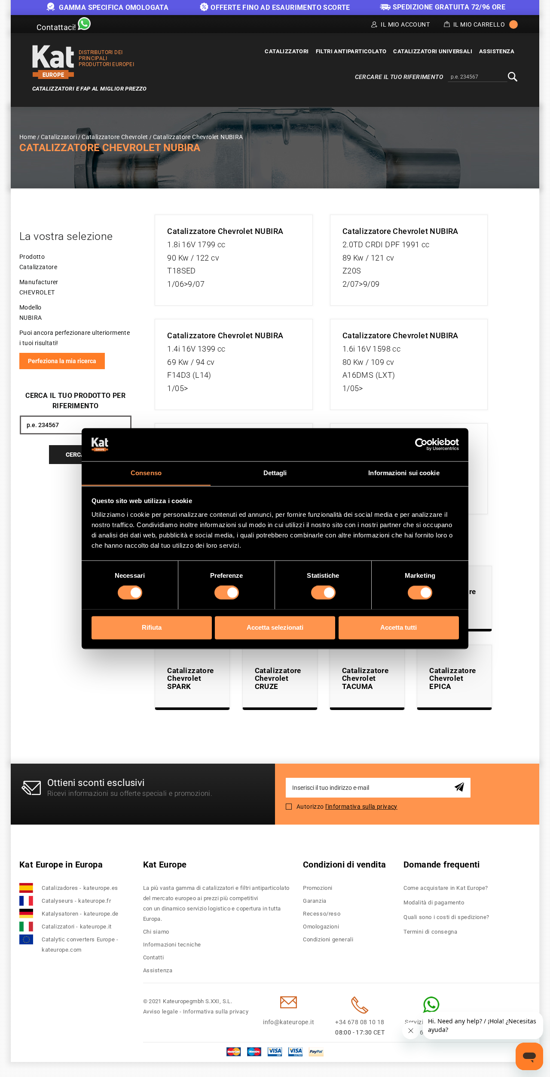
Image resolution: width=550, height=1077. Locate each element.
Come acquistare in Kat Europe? (445, 888)
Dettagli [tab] (275, 472)
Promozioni (318, 888)
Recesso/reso (321, 913)
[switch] (226, 592)
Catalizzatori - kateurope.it (77, 926)
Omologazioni (321, 926)
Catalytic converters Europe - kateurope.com (80, 944)
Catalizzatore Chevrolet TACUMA (365, 678)
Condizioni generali (328, 939)
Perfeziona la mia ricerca (62, 361)
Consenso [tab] (146, 472)
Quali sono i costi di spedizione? (446, 917)
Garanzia (315, 901)
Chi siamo (156, 931)
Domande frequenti (441, 864)
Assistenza (158, 970)
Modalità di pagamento (433, 902)
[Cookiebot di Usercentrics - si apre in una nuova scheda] (421, 444)
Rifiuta (152, 627)
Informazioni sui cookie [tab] (403, 472)
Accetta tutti (398, 627)
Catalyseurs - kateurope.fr (76, 901)
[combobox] (477, 77)
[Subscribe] (461, 787)
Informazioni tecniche (172, 944)
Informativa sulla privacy (216, 1011)
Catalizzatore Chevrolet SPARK (190, 678)
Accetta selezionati (275, 627)
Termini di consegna (430, 931)
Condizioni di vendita (344, 864)
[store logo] (53, 62)
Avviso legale (160, 1011)
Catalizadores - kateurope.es (80, 888)
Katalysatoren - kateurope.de (80, 913)
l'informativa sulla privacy (361, 806)
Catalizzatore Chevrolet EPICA (452, 678)
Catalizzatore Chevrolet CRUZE (278, 678)
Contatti (153, 957)
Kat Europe (165, 864)
